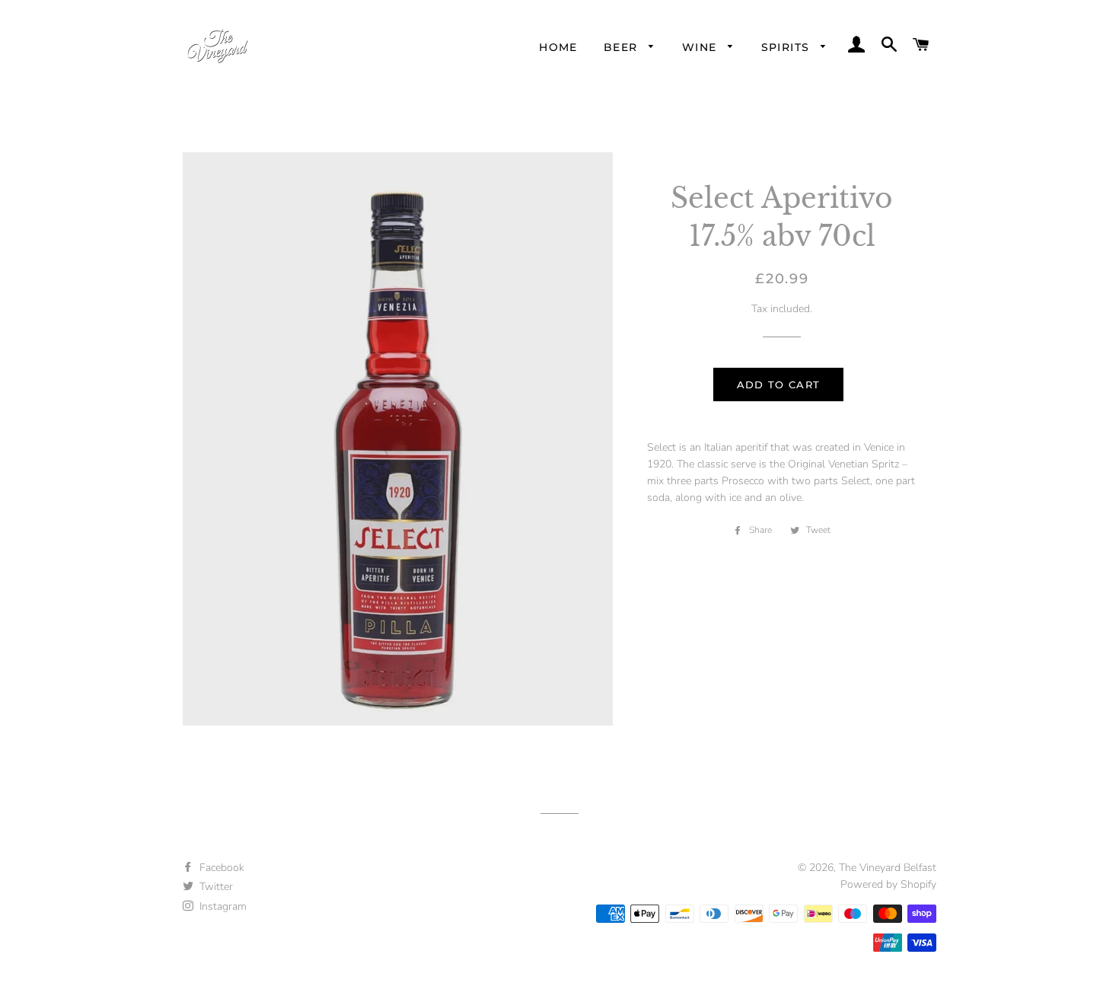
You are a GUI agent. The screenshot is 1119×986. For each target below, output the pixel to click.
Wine (701, 47)
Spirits (787, 47)
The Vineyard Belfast (887, 867)
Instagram (221, 906)
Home (558, 47)
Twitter (214, 886)
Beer (623, 47)
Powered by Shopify (888, 884)
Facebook (220, 867)
